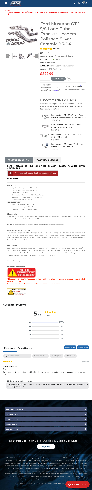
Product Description (19, 160)
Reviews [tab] (10, 348)
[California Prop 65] (16, 292)
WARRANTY (45, 66)
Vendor (43, 69)
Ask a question (70, 347)
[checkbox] (70, 356)
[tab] (25, 348)
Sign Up (46, 446)
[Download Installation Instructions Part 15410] (32, 173)
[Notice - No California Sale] (21, 273)
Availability (46, 59)
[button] (46, 322)
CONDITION (45, 63)
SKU (41, 53)
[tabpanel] (46, 372)
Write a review (83, 347)
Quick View (46, 118)
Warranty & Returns (47, 160)
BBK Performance (56, 69)
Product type (46, 56)
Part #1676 (35, 219)
